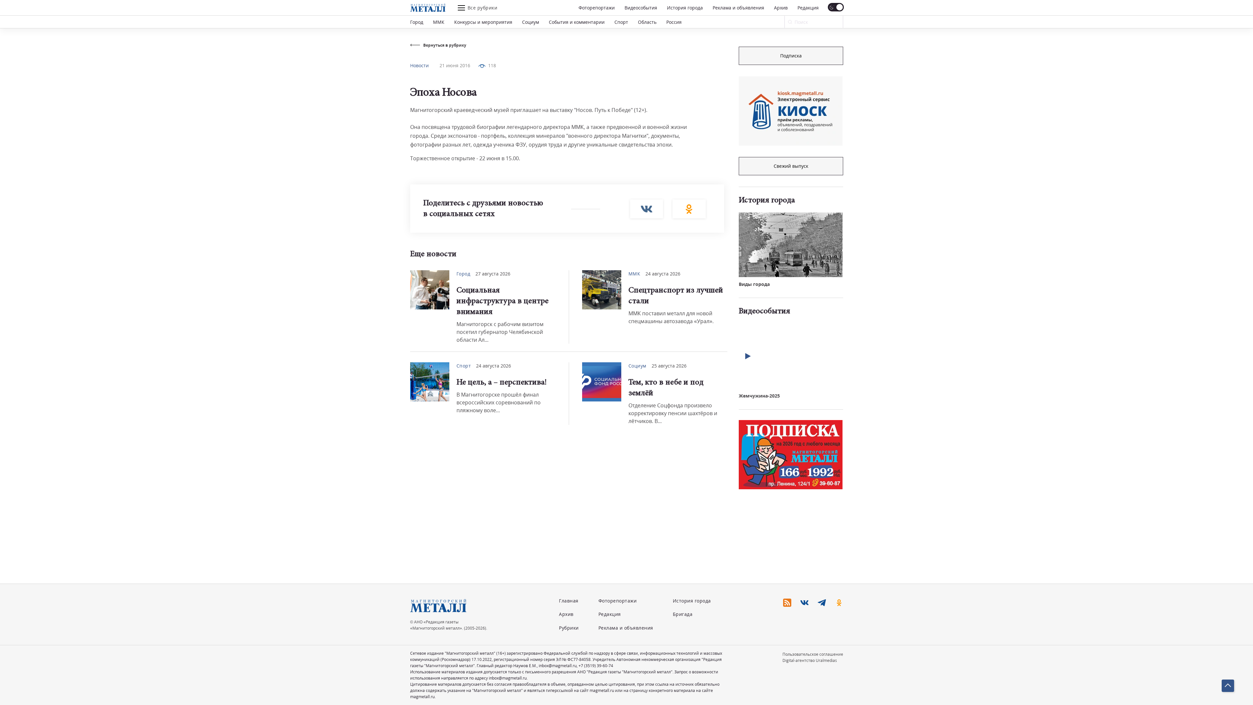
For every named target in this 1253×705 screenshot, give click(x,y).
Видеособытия (641, 8)
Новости (419, 65)
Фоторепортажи (597, 8)
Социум (530, 22)
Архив (781, 8)
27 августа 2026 (492, 274)
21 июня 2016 (455, 65)
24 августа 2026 (662, 274)
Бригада (683, 614)
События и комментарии (577, 22)
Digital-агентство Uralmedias (809, 660)
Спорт (621, 22)
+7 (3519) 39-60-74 (596, 665)
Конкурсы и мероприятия (483, 22)
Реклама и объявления (738, 8)
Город (416, 22)
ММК (438, 22)
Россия (674, 22)
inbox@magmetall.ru (558, 665)
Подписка (791, 56)
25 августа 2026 (669, 366)
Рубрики (569, 628)
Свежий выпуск (791, 166)
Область (647, 22)
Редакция (808, 8)
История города (685, 8)
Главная (569, 601)
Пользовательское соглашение (812, 654)
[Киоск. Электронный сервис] (791, 111)
